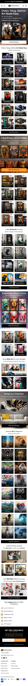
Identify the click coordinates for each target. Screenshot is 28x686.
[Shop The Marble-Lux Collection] (14, 410)
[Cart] (25, 5)
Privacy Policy (22, 644)
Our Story (13, 663)
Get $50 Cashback (19, 640)
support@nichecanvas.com (7, 655)
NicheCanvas (11, 676)
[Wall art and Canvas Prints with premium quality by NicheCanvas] (13, 6)
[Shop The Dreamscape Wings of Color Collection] (14, 310)
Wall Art (17, 579)
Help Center (4, 663)
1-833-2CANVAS (5, 652)
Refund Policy (4, 668)
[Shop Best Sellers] (14, 26)
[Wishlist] (23, 5)
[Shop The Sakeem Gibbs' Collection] (14, 154)
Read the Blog (14, 666)
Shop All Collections (14, 541)
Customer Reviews (15, 668)
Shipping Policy (4, 670)
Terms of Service (16, 644)
